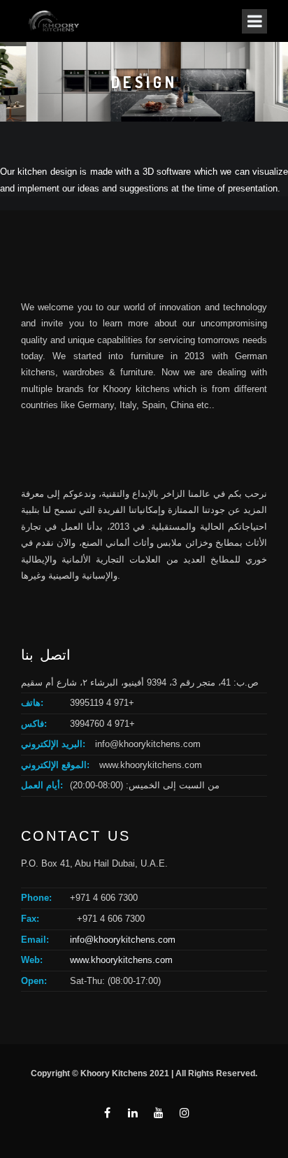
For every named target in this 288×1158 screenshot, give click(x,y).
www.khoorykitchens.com (150, 765)
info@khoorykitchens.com (148, 744)
